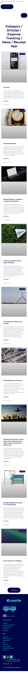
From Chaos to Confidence (12, 561)
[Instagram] (8, 657)
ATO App (6, 87)
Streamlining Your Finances (12, 380)
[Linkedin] (11, 657)
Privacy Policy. (15, 667)
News (6, 42)
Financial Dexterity (9, 143)
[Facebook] (4, 657)
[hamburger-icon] (24, 15)
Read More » (6, 101)
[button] (14, 590)
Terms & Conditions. (7, 667)
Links (19, 667)
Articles (13, 30)
